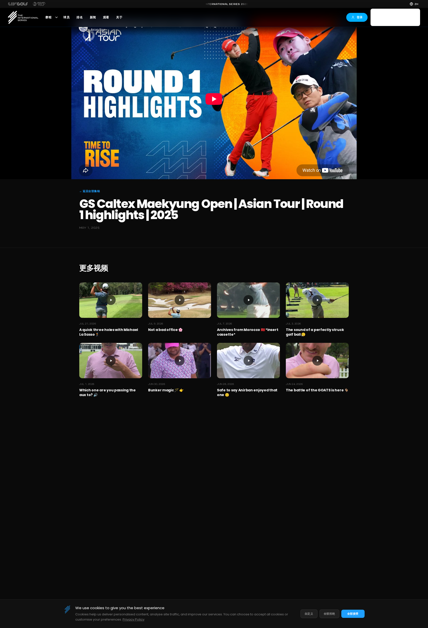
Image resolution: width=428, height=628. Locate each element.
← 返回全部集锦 (89, 191)
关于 (119, 17)
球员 (66, 17)
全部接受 (353, 614)
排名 (80, 17)
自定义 (309, 614)
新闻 (93, 17)
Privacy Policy (133, 619)
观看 (106, 17)
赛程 (48, 17)
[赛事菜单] (56, 17)
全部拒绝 (329, 614)
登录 (360, 17)
